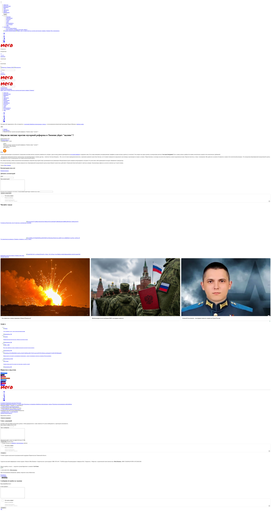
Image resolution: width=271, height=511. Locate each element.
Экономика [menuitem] (6, 10)
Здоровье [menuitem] (8, 16)
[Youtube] (4, 42)
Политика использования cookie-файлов (62, 404)
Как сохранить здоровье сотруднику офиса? (16, 29)
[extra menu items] (5, 14)
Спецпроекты (4, 87)
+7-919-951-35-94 (5, 411)
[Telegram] (4, 38)
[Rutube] (4, 40)
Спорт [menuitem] (7, 20)
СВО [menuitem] (7, 25)
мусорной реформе (75, 154)
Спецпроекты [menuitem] (6, 27)
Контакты (18, 403)
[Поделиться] (1, 509)
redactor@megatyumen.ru (15, 409)
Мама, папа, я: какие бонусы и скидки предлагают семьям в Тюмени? (17, 90)
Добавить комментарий (6, 193)
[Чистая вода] (17, 67)
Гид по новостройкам (11, 28)
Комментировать (5, 170)
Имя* (2, 176)
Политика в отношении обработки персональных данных (38, 404)
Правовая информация (6, 404)
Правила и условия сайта (18, 404)
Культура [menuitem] (8, 19)
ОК (1, 126)
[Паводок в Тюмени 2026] (7, 67)
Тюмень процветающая (6, 89)
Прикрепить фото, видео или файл (13, 440)
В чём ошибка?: (4, 486)
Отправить (3, 453)
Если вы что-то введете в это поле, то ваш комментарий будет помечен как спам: (20, 191)
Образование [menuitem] (9, 18)
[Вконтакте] (4, 33)
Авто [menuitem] (7, 22)
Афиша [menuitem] (5, 11)
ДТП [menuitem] (4, 8)
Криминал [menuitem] (5, 7)
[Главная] (17, 46)
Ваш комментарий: (5, 179)
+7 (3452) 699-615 (13, 411)
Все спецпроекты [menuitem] (55, 30)
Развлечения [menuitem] (6, 12)
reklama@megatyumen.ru (6, 413)
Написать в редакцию (5, 418)
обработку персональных (17, 443)
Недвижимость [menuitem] (9, 23)
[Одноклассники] (4, 37)
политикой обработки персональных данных (35, 124)
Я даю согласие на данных (14, 443)
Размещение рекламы (11, 403)
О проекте (3, 403)
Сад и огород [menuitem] (9, 24)
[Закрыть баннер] (1, 1)
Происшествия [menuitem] (7, 6)
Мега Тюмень (7, 165)
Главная (5, 129)
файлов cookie (80, 124)
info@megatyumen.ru (14, 406)
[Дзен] (4, 35)
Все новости (6, 130)
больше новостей (5, 256)
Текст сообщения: (5, 427)
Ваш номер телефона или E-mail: (8, 424)
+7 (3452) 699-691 (5, 406)
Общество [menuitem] (5, 4)
